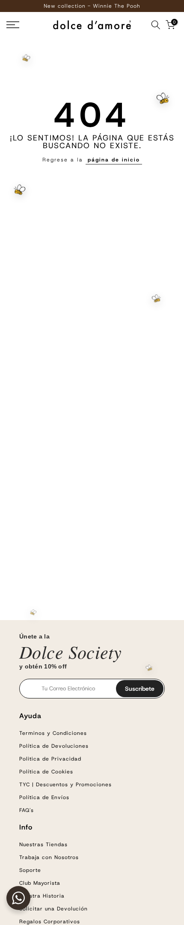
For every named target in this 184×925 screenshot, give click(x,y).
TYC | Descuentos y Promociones (65, 784)
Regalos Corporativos (49, 921)
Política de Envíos (44, 797)
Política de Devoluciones (54, 746)
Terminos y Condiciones (53, 733)
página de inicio (114, 159)
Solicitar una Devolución (53, 908)
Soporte (30, 870)
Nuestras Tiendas (43, 844)
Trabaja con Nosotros (49, 857)
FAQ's (26, 810)
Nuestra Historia (42, 895)
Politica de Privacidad (50, 758)
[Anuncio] (92, 6)
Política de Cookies (46, 771)
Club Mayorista (39, 883)
